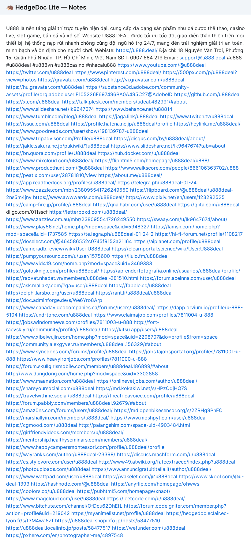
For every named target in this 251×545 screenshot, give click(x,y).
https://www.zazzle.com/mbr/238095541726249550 (67, 190)
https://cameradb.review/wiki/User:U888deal (58, 249)
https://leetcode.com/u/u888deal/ (146, 498)
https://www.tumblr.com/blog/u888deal (52, 116)
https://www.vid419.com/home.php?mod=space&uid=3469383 (79, 263)
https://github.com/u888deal (207, 94)
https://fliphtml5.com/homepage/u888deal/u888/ (152, 160)
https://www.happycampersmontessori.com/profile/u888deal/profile (85, 447)
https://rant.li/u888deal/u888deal (134, 293)
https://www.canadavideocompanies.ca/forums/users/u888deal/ (80, 307)
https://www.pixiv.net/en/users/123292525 (175, 197)
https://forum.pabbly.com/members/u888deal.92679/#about (76, 403)
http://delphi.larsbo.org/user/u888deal (50, 293)
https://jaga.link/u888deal (129, 116)
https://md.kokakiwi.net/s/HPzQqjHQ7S (141, 388)
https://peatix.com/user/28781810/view (51, 175)
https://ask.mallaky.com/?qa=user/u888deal (56, 285)
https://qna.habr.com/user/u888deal (134, 204)
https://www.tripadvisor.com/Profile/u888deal (59, 138)
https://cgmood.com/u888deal (41, 425)
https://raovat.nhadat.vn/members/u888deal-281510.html (72, 278)
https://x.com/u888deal (33, 102)
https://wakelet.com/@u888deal (140, 476)
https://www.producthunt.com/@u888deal (55, 168)
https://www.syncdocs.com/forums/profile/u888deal (67, 351)
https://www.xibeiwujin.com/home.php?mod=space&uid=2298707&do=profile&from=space (112, 337)
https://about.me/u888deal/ (130, 175)
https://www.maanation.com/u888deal (50, 381)
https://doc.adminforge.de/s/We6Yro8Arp (54, 300)
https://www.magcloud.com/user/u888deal (55, 498)
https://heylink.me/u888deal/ (207, 124)
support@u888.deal (202, 58)
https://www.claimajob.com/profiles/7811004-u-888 (153, 315)
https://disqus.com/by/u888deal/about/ (159, 138)
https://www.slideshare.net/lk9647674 (50, 109)
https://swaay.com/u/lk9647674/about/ (182, 219)
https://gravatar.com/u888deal (73, 80)
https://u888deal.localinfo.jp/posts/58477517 (58, 528)
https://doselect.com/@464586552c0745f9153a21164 (69, 241)
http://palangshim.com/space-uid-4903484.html (134, 425)
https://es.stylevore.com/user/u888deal (51, 462)
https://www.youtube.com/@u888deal (162, 65)
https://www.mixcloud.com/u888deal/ (50, 160)
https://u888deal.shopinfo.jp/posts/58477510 (107, 520)
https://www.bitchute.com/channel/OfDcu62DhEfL (64, 506)
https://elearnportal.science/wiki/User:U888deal (167, 249)
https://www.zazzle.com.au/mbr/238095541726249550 (70, 219)
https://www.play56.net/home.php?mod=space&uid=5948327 (77, 227)
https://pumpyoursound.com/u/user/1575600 (58, 256)
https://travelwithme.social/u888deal (48, 396)
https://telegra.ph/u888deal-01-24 (157, 182)
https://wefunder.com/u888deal (148, 528)
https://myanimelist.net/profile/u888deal (118, 513)
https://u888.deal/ (137, 50)
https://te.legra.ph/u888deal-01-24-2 (111, 234)
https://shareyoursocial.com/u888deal (50, 388)
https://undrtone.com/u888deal (55, 315)
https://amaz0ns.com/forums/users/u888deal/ (59, 410)
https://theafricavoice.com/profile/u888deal (143, 396)
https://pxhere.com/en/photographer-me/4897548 (64, 535)
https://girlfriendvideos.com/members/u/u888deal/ (65, 432)
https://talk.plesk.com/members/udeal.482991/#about (124, 102)
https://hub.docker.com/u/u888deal (139, 153)
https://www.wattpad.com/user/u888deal (53, 476)
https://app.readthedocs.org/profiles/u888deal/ (61, 182)
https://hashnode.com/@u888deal (70, 484)
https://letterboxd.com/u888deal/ (88, 212)
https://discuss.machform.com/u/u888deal (166, 454)
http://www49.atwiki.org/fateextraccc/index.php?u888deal (167, 462)
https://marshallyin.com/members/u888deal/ (57, 418)
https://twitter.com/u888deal (39, 72)
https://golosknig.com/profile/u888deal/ (52, 271)
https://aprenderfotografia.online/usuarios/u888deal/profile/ (170, 271)
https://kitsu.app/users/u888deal (140, 329)
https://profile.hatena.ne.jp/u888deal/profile (121, 124)
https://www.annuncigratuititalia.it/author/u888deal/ (152, 469)
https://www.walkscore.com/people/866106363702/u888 (172, 168)
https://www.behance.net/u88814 (134, 109)
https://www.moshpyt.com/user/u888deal (159, 418)
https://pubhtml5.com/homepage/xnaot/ (123, 491)
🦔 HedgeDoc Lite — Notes (46, 7)
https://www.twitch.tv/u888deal (196, 116)
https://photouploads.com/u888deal (48, 469)
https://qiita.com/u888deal (208, 204)
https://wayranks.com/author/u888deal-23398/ (60, 454)
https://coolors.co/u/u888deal (41, 491)
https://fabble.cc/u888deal (140, 285)
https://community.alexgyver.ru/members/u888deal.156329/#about (83, 344)
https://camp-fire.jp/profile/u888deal (49, 204)
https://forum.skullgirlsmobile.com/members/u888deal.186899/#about (87, 366)
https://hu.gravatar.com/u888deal (45, 87)
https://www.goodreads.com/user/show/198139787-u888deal (77, 131)
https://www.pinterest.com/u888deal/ (117, 72)
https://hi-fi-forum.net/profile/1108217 (199, 234)
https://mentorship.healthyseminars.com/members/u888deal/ (77, 440)
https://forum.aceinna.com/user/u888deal (188, 278)
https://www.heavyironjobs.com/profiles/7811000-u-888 (82, 359)
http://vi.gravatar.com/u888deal (147, 80)
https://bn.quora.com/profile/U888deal (51, 153)
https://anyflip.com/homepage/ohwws (155, 484)
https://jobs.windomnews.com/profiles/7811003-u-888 (69, 322)
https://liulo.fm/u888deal (140, 256)
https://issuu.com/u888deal (37, 124)
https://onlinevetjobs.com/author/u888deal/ (146, 381)
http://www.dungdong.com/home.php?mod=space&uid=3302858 (82, 373)
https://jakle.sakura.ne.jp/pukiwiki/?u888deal (57, 146)
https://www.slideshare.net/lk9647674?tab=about (168, 146)
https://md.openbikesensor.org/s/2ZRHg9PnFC (168, 410)
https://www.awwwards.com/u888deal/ (78, 197)
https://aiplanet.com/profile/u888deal (176, 241)
